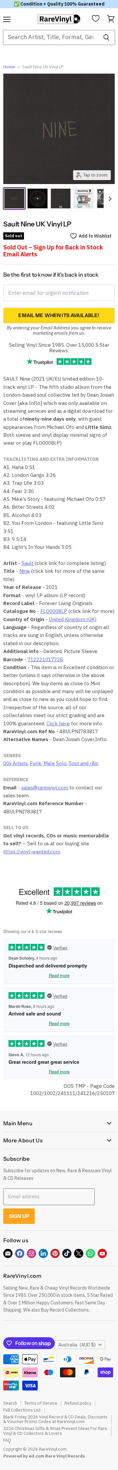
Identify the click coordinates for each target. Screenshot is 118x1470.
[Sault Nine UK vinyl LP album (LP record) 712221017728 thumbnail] (60, 198)
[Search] (106, 37)
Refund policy (78, 1403)
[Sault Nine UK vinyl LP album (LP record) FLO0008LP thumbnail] (14, 198)
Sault (27, 563)
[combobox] (50, 37)
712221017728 (45, 659)
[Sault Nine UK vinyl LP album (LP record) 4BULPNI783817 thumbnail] (37, 198)
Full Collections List (22, 1410)
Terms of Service (40, 1403)
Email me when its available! (58, 315)
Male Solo (55, 763)
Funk (35, 763)
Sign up (19, 1216)
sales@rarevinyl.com (44, 787)
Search (10, 1403)
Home (9, 67)
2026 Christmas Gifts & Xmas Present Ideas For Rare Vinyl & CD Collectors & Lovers (55, 1431)
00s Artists (15, 763)
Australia (77, 1345)
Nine (24, 571)
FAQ (7, 1440)
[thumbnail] (83, 198)
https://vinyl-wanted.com (31, 852)
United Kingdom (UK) (72, 619)
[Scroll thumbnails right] (109, 199)
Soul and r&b (83, 763)
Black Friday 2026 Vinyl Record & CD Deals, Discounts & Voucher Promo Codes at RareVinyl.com (55, 1419)
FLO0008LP (53, 611)
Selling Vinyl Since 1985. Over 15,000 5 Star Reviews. (59, 348)
